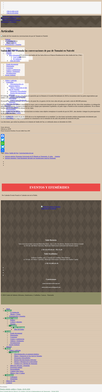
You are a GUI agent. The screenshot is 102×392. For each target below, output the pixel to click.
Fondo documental (12, 64)
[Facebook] (51, 136)
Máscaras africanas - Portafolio (20, 365)
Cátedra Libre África (16, 371)
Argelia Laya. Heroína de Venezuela (25, 363)
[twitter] (5, 4)
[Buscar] (2, 124)
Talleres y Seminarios (13, 71)
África (7, 153)
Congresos (9, 68)
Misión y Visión (15, 314)
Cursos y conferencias (13, 70)
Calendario (13, 377)
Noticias (7, 39)
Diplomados (10, 66)
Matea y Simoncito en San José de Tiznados (18, 88)
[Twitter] (51, 139)
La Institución (14, 312)
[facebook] (5, 2)
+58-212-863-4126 (12, 11)
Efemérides (13, 379)
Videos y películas (11, 80)
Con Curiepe (17, 57)
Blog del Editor (15, 61)
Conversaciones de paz (26, 153)
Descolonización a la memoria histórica (16, 85)
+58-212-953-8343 (12, 13)
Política (8, 48)
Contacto (9, 383)
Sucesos (12, 324)
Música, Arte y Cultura (17, 373)
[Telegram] (51, 147)
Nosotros (4, 39)
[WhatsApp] (51, 143)
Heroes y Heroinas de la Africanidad (25, 362)
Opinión (9, 53)
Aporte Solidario (10, 75)
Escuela (3, 62)
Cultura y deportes (16, 322)
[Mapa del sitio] (2, 120)
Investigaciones (11, 73)
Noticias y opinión (7, 46)
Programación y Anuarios (13, 44)
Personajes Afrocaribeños (18, 91)
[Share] (51, 150)
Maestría (5, 77)
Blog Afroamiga (14, 55)
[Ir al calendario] (71, 187)
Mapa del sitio (10, 381)
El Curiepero (17, 59)
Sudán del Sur (13, 153)
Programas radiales (16, 367)
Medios (3, 79)
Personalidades (11, 109)
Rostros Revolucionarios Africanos (25, 360)
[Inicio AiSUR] (51, 220)
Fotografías (9, 82)
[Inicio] (2, 37)
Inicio (8, 309)
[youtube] (5, 6)
